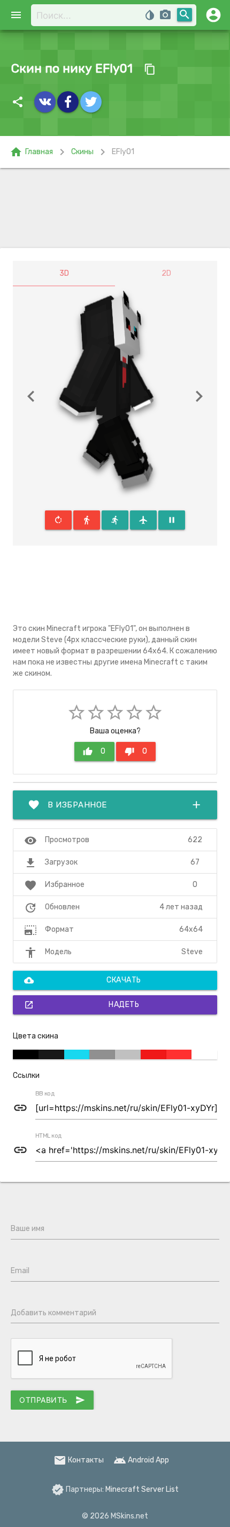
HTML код (48, 1136)
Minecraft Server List (142, 1489)
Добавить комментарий (53, 1312)
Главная (31, 152)
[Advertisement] (115, 208)
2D (166, 273)
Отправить (52, 1400)
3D (64, 273)
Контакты (78, 1460)
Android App (141, 1460)
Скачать (82, 980)
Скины (82, 151)
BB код (45, 1094)
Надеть (81, 1005)
